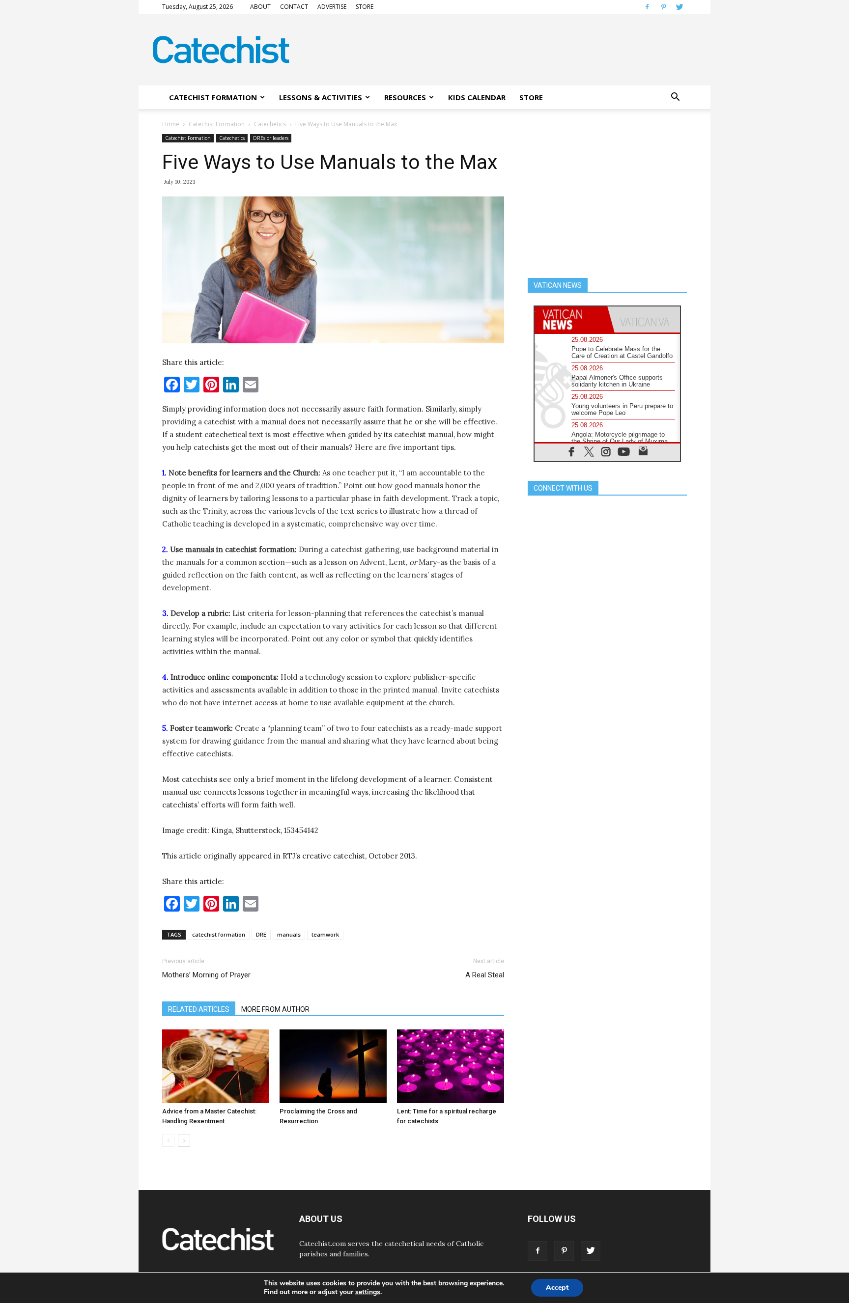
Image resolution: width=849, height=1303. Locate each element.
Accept (557, 1287)
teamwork (325, 934)
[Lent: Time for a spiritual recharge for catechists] (450, 1066)
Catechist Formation (217, 124)
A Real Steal (484, 974)
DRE (261, 934)
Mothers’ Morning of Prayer (206, 974)
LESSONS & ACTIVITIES (320, 97)
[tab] (571, 319)
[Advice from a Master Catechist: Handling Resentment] (215, 1066)
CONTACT (294, 6)
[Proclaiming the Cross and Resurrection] (333, 1066)
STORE (364, 6)
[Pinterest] (663, 7)
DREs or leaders (270, 138)
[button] (675, 97)
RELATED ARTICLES (198, 1009)
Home (170, 124)
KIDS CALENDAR (477, 97)
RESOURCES (405, 97)
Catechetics (270, 124)
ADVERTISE (331, 6)
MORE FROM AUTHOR (275, 1009)
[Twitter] (679, 7)
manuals (289, 934)
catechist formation (218, 934)
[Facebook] (647, 7)
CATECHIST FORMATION (213, 97)
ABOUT (260, 6)
